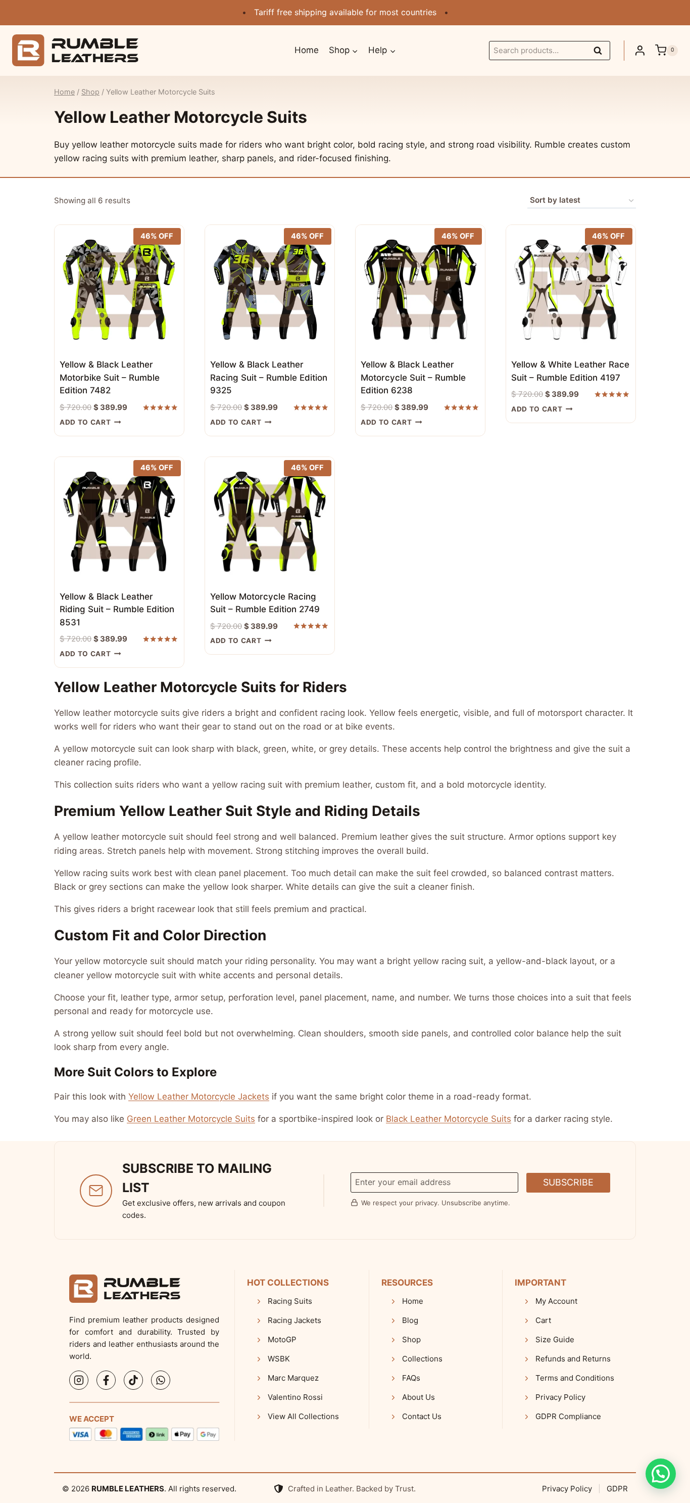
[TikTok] (133, 1380)
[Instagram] (78, 1380)
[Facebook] (106, 1380)
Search (600, 52)
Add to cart (85, 422)
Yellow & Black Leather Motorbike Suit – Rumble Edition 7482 (110, 377)
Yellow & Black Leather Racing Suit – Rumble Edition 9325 (268, 377)
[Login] (640, 50)
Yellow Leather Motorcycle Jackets (198, 1096)
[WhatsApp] (160, 1380)
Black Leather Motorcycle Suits (448, 1119)
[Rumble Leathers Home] (124, 1288)
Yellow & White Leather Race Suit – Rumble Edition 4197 (570, 371)
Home (306, 50)
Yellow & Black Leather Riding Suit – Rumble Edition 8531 (117, 609)
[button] (661, 1474)
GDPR (617, 1488)
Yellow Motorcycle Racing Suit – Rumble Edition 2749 (265, 603)
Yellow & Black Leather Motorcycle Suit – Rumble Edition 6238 (413, 377)
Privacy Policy (567, 1488)
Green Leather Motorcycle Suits (191, 1119)
